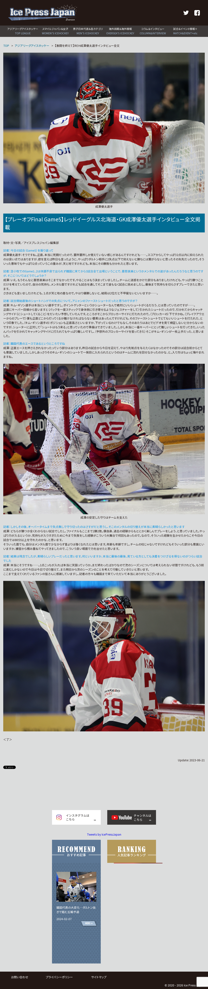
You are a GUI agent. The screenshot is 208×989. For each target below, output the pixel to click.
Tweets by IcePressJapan (104, 834)
